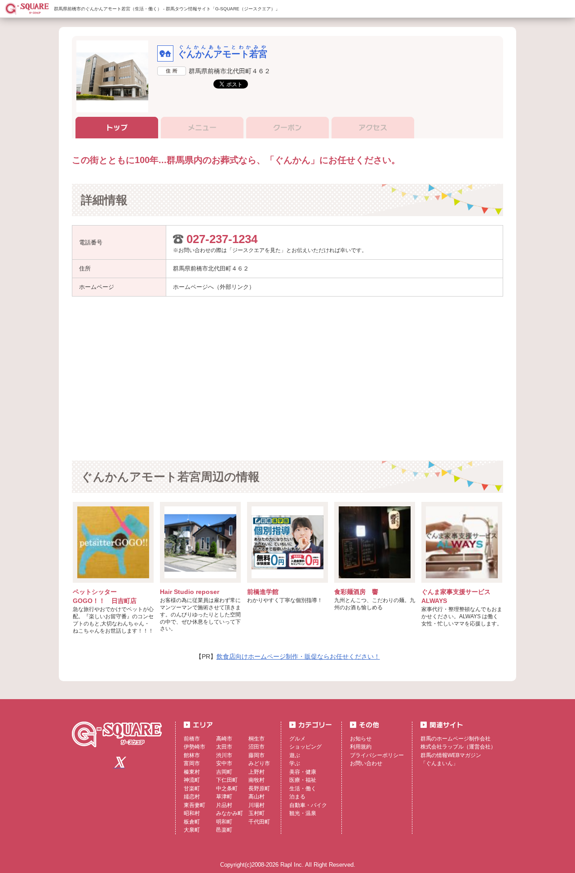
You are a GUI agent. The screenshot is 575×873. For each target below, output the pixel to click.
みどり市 (259, 763)
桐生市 (256, 739)
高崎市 (224, 739)
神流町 (192, 780)
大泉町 (192, 830)
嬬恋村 (192, 796)
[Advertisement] (205, 377)
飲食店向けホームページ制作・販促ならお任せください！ (298, 656)
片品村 (224, 805)
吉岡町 (224, 772)
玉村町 (256, 813)
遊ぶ (294, 755)
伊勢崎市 (194, 747)
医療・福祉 (302, 780)
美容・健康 (302, 772)
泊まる (297, 796)
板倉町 (192, 822)
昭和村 (192, 813)
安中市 (224, 763)
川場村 (256, 805)
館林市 (192, 755)
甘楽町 (192, 788)
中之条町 (227, 788)
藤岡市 (256, 755)
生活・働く (302, 788)
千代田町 (259, 822)
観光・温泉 (302, 813)
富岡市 (192, 763)
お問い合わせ (366, 763)
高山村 (256, 796)
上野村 (256, 772)
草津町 (224, 796)
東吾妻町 (194, 805)
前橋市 (192, 739)
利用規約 (361, 747)
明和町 (224, 822)
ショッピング (305, 747)
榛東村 (192, 772)
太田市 (224, 747)
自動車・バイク (308, 805)
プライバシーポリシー (377, 755)
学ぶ (294, 763)
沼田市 (256, 747)
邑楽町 (224, 830)
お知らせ (361, 739)
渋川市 (224, 755)
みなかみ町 (229, 813)
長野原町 (259, 788)
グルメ (297, 739)
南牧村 (256, 780)
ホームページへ (193, 287)
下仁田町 (227, 780)
